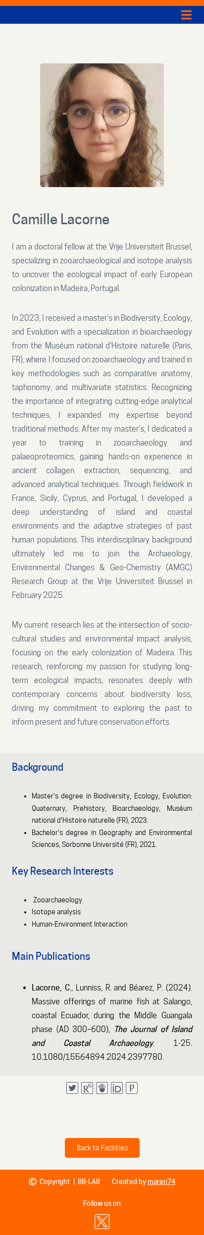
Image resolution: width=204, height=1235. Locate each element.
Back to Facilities (102, 1148)
